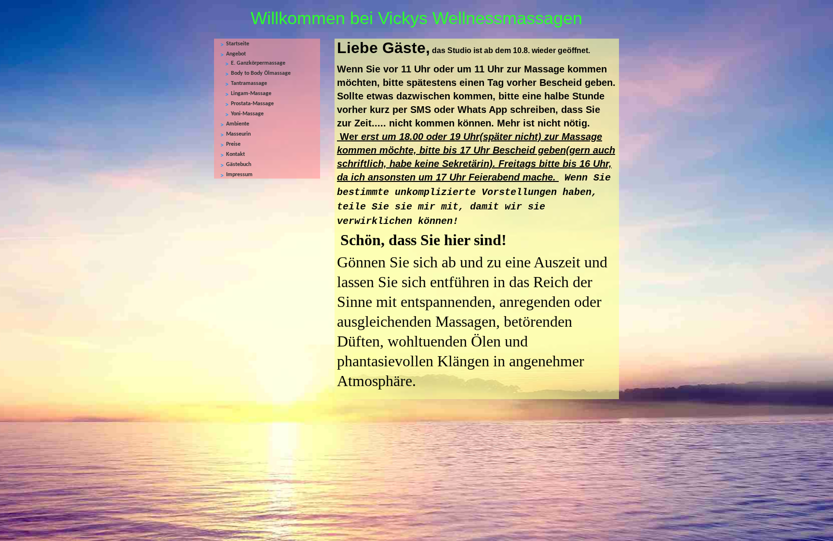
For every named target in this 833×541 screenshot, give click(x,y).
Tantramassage (249, 83)
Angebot (236, 54)
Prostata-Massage (252, 104)
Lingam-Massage (251, 94)
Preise (233, 144)
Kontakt (235, 154)
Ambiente (237, 124)
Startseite (237, 44)
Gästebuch (238, 164)
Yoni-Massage (247, 114)
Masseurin (238, 134)
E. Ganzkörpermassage (258, 63)
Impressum (239, 175)
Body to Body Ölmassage (261, 73)
